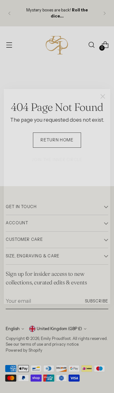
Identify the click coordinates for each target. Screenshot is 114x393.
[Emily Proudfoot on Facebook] (42, 300)
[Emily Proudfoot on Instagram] (52, 300)
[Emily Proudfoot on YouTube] (72, 300)
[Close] (103, 96)
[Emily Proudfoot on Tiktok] (62, 300)
